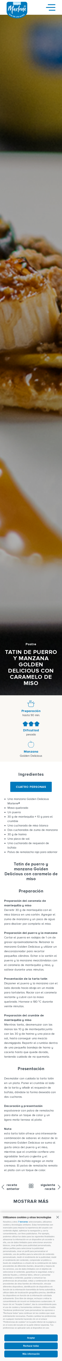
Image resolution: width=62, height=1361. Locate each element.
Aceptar (31, 1338)
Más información (31, 1354)
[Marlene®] (17, 17)
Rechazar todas (31, 1346)
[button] (57, 1217)
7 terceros (23, 1222)
